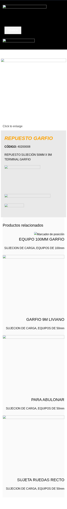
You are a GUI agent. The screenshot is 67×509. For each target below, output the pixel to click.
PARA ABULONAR (47, 399)
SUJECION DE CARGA (19, 248)
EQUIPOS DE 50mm (51, 328)
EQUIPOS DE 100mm (50, 248)
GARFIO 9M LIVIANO (45, 319)
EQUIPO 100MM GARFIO (41, 239)
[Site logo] (24, 11)
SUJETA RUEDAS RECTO (40, 480)
